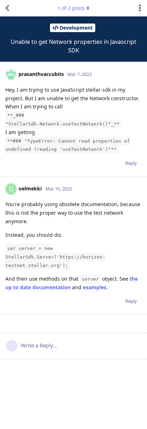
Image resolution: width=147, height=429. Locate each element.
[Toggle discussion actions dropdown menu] (140, 8)
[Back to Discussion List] (7, 8)
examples (94, 287)
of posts (71, 8)
